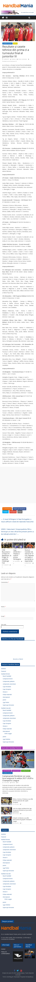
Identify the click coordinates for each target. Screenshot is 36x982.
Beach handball (7, 676)
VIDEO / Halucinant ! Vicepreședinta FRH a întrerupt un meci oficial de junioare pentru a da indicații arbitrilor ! (17, 531)
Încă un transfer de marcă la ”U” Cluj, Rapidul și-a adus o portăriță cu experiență (29, 555)
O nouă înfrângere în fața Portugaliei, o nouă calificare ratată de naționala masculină (17, 520)
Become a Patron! (18, 659)
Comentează (7, 509)
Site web (3, 624)
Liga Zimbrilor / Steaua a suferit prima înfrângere (17, 554)
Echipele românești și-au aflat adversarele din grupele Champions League (22, 819)
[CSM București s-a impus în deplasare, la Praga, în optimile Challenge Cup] (6, 543)
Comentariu (5, 582)
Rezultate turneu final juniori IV (9, 61)
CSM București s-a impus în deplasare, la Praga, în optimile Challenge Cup (6, 556)
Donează (13, 512)
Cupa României (7, 686)
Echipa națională (7, 694)
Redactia (14, 59)
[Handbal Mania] (3, 17)
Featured (3, 671)
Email (20, 512)
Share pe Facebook (19, 509)
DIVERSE (3, 668)
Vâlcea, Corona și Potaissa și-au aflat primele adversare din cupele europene (23, 800)
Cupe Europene (7, 689)
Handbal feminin (5, 674)
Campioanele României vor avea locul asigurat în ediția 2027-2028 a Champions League (17, 778)
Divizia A (5, 692)
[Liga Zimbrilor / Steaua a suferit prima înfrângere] (17, 543)
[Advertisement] (18, 485)
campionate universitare (9, 684)
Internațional (6, 697)
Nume (3, 606)
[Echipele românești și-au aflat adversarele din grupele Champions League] (6, 817)
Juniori (15, 43)
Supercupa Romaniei (8, 705)
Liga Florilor (6, 702)
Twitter (5, 512)
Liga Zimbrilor (6, 739)
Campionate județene (8, 681)
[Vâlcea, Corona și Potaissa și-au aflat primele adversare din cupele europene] (6, 798)
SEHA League (8, 733)
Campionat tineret (8, 679)
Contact (3, 949)
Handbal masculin (7, 43)
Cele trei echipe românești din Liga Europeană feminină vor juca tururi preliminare (22, 810)
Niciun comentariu (22, 59)
